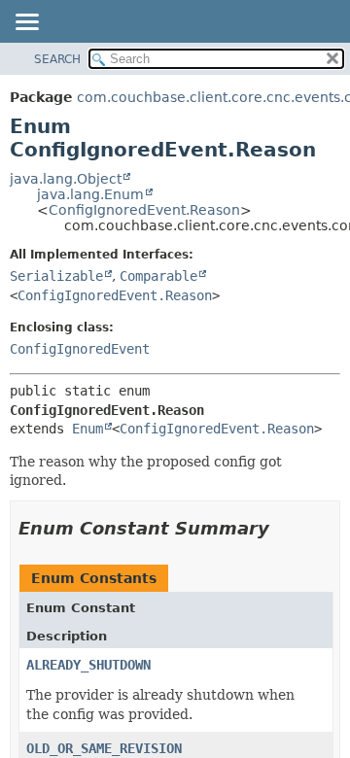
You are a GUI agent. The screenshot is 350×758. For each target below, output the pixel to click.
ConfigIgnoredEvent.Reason (144, 210)
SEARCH (57, 59)
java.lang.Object (66, 179)
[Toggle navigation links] (26, 23)
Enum (87, 428)
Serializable (56, 276)
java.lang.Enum (90, 194)
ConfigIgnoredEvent (80, 349)
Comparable (158, 276)
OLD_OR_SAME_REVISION (104, 748)
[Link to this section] (283, 528)
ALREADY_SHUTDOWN (88, 664)
